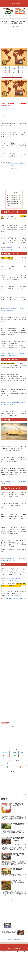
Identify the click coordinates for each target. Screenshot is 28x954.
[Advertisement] (14, 36)
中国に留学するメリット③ (14, 199)
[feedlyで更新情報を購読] (7, 766)
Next (27, 12)
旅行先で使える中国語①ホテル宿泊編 (16, 598)
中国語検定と (10, 309)
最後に (9, 205)
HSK (14, 309)
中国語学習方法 (5, 722)
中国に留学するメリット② (14, 197)
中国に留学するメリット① (14, 195)
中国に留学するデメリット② (14, 203)
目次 (12, 192)
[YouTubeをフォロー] (20, 763)
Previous (1, 12)
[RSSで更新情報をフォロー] (20, 766)
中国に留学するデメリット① (14, 201)
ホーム (14, 950)
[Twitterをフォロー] (7, 763)
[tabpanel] (8, 12)
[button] (25, 448)
